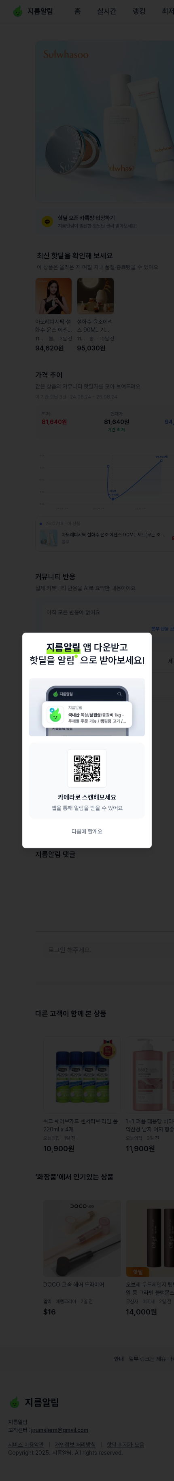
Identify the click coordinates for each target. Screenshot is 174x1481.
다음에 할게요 (87, 832)
